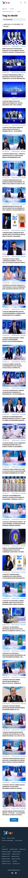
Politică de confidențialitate (7, 840)
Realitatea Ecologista (6, 851)
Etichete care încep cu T (8, 11)
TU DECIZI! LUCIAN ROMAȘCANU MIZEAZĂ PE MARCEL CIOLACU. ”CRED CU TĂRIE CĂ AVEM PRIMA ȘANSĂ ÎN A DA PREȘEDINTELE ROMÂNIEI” (13, 419)
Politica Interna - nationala (19, 46)
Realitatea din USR (16, 854)
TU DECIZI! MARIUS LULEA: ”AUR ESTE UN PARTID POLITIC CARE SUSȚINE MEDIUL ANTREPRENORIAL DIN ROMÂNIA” (13, 156)
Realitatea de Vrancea (6, 863)
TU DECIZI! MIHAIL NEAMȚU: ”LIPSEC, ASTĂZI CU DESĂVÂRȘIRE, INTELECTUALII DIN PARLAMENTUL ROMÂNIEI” (13, 340)
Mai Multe (14, 820)
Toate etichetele (8, 19)
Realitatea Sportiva (14, 849)
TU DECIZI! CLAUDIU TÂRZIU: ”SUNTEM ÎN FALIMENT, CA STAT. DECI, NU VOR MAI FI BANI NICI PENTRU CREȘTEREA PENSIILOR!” (14, 261)
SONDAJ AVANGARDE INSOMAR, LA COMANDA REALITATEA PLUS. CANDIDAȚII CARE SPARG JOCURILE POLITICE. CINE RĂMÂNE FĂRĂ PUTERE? (13, 551)
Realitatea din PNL (15, 856)
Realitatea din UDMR (15, 858)
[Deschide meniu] (25, 3)
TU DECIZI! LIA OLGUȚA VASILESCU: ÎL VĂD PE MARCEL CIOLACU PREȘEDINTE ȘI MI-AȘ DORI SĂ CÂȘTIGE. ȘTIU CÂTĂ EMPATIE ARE (13, 287)
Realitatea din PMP (6, 858)
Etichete (12, 9)
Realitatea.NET (5, 849)
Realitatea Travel (16, 863)
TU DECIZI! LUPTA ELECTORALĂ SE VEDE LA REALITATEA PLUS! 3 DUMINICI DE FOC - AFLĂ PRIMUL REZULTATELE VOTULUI (12, 130)
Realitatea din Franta (6, 861)
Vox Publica (14, 861)
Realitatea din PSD (6, 856)
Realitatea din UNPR (6, 854)
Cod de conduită (18, 840)
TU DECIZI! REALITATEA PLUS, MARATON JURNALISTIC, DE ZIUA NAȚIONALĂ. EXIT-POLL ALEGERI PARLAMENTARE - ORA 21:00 (12, 103)
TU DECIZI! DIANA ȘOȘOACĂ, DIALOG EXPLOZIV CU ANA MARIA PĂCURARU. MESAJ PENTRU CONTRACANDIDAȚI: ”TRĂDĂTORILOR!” (13, 761)
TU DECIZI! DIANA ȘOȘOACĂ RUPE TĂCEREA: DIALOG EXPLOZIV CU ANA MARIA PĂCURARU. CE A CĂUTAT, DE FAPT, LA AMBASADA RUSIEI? (13, 735)
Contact (3, 838)
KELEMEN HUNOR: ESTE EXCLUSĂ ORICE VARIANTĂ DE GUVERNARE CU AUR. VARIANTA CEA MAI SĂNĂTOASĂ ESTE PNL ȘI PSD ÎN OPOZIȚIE (13, 209)
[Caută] (20, 3)
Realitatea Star (22, 849)
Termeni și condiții (11, 838)
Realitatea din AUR (16, 851)
